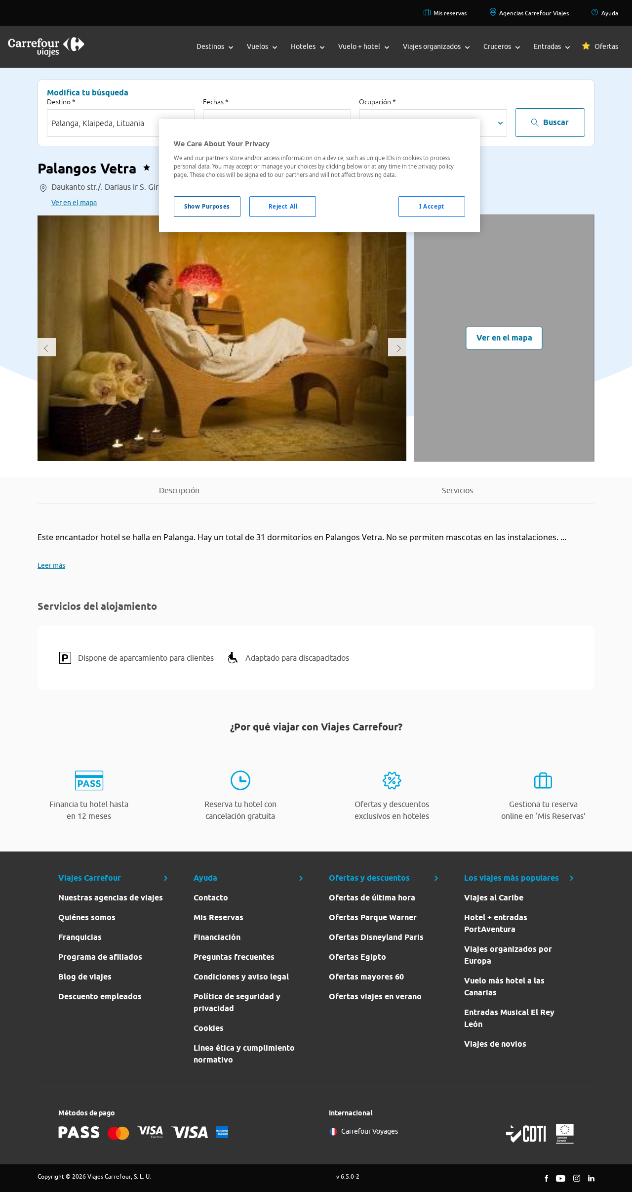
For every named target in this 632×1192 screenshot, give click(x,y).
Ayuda (609, 13)
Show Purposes (207, 206)
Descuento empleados (100, 996)
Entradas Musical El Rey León (509, 1018)
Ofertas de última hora (372, 897)
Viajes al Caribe (493, 897)
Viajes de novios (495, 1044)
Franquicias (80, 937)
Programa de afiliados (100, 957)
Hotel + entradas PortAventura (495, 923)
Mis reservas (450, 13)
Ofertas (606, 46)
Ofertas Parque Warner (373, 917)
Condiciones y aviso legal (241, 976)
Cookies (209, 1028)
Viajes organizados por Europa (508, 955)
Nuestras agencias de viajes (110, 897)
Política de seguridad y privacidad (237, 1002)
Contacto (211, 897)
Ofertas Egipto (357, 957)
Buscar (556, 122)
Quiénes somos (87, 917)
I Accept (431, 206)
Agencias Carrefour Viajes (534, 13)
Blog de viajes (85, 976)
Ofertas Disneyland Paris (376, 937)
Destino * (61, 102)
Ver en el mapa (74, 203)
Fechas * (216, 102)
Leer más (51, 565)
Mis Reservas (218, 917)
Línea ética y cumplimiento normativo (244, 1053)
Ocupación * (377, 102)
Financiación (217, 937)
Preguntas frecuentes (234, 957)
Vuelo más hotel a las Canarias (504, 986)
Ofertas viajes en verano (375, 996)
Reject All (283, 206)
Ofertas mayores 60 (366, 976)
